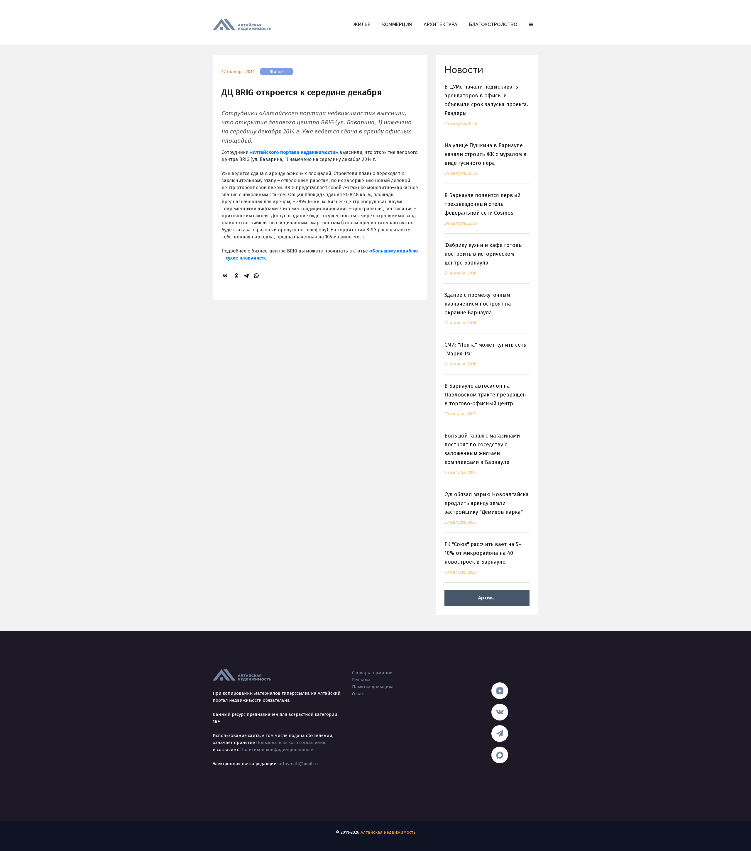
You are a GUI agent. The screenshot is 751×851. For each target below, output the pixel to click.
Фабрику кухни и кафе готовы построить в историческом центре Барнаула (483, 259)
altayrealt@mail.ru (298, 763)
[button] (531, 24)
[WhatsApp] (257, 275)
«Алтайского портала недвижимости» (294, 152)
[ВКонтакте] (225, 275)
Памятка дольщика (373, 686)
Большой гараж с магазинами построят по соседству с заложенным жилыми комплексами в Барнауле (482, 454)
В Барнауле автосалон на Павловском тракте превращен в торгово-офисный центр (485, 399)
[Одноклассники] (237, 275)
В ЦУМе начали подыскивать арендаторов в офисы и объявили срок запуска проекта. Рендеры (486, 105)
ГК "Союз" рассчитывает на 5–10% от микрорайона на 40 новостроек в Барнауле (482, 558)
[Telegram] (247, 275)
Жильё (362, 24)
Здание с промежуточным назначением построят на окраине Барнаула (477, 309)
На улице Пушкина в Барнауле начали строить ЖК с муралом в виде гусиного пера (485, 159)
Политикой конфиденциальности (277, 749)
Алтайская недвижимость (388, 832)
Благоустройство (493, 24)
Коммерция (397, 24)
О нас (358, 693)
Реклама (361, 679)
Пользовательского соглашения (290, 742)
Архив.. (486, 598)
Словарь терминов (372, 672)
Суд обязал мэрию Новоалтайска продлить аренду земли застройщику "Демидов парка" (486, 508)
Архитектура (440, 24)
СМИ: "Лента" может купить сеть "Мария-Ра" (485, 354)
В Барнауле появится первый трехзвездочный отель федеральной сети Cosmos (482, 209)
